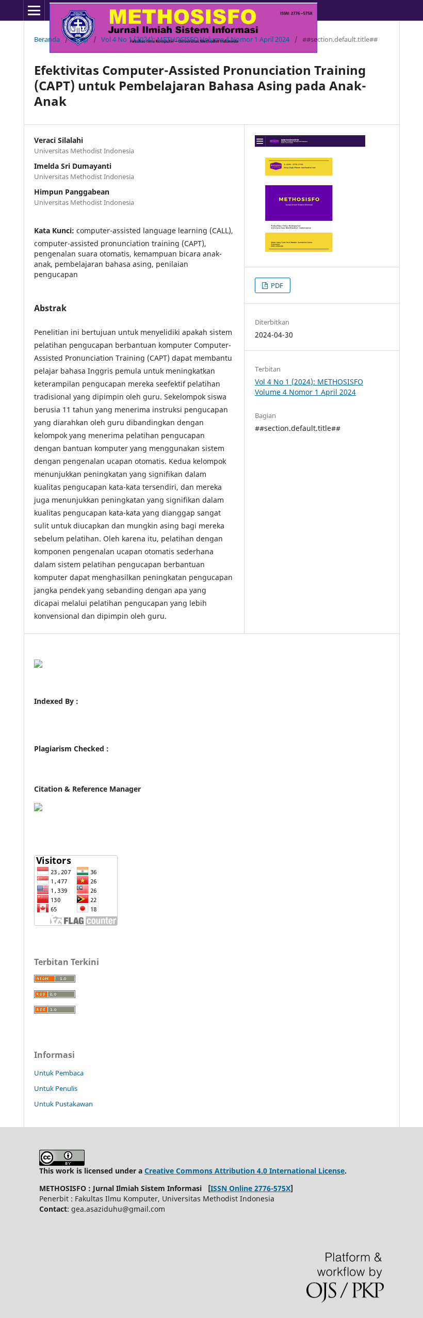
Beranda (47, 39)
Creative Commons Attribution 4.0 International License (244, 1171)
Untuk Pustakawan (63, 1103)
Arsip (80, 39)
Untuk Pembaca (59, 1073)
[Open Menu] (34, 10)
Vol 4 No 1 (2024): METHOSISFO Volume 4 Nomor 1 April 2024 (195, 39)
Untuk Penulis (55, 1088)
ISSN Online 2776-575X (250, 1188)
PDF (276, 285)
